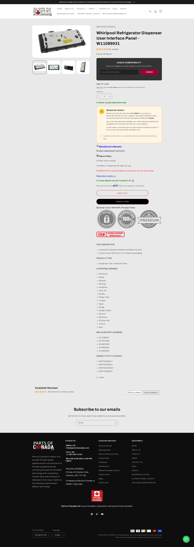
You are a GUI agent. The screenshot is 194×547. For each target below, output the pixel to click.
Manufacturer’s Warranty (110, 146)
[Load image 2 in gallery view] (54, 67)
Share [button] (101, 377)
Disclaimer (103, 462)
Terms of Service (105, 446)
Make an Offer (122, 201)
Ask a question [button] (151, 392)
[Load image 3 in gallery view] (68, 67)
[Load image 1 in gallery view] (39, 67)
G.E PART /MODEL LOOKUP (143, 479)
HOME (134, 446)
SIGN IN (135, 470)
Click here (77, 484)
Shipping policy (105, 450)
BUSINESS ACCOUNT (140, 474)
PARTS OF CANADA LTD (110, 535)
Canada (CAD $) (41, 535)
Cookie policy (104, 466)
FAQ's (134, 466)
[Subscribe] (115, 423)
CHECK (149, 72)
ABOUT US (136, 450)
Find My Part (104, 483)
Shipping (99, 87)
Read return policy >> (106, 176)
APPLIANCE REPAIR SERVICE (144, 483)
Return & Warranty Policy (108, 454)
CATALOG (136, 454)
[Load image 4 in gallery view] (83, 67)
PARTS (134, 458)
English (57, 535)
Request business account (109, 470)
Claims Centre (104, 474)
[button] (81, 8)
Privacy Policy (104, 458)
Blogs (101, 479)
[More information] (133, 181)
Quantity (99, 92)
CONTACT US (137, 462)
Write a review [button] (134, 392)
